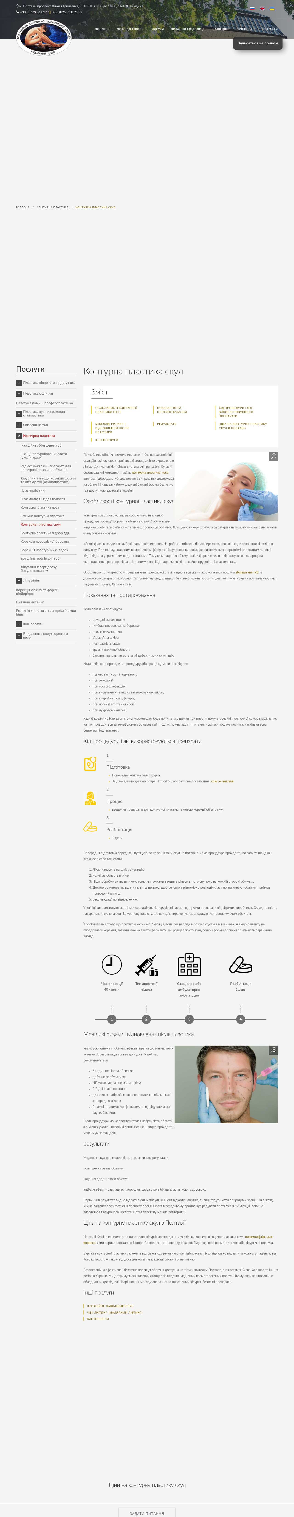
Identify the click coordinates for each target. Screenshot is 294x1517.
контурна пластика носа (150, 472)
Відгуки (157, 29)
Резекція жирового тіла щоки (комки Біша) (46, 612)
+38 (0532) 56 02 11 (35, 12)
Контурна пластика (39, 436)
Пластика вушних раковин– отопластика (45, 413)
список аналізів (222, 781)
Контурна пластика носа (40, 507)
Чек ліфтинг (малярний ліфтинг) (115, 1312)
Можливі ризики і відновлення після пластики (112, 428)
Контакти (270, 29)
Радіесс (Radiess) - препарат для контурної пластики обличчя (46, 468)
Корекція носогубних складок (44, 550)
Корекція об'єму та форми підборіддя (37, 592)
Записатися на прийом (258, 43)
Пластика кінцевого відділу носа (49, 383)
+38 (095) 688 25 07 (67, 12)
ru (254, 9)
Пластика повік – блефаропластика (44, 403)
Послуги (102, 29)
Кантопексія (98, 1319)
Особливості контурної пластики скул (116, 410)
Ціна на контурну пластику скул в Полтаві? (243, 426)
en (264, 9)
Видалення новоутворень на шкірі (45, 635)
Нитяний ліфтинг (30, 602)
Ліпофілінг (31, 580)
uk (274, 9)
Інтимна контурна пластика (42, 516)
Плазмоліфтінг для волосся (43, 499)
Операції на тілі (35, 425)
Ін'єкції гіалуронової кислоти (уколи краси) (44, 455)
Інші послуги (106, 440)
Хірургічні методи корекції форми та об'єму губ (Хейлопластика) (48, 480)
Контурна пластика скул (41, 524)
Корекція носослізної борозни (45, 541)
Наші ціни (221, 29)
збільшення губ (247, 572)
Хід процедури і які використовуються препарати (236, 412)
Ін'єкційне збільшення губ (41, 445)
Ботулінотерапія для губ (40, 558)
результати (167, 424)
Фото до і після (130, 29)
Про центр (246, 29)
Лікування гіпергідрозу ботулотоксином (39, 569)
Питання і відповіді (188, 29)
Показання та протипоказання (172, 410)
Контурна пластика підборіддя (45, 533)
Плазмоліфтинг (33, 490)
